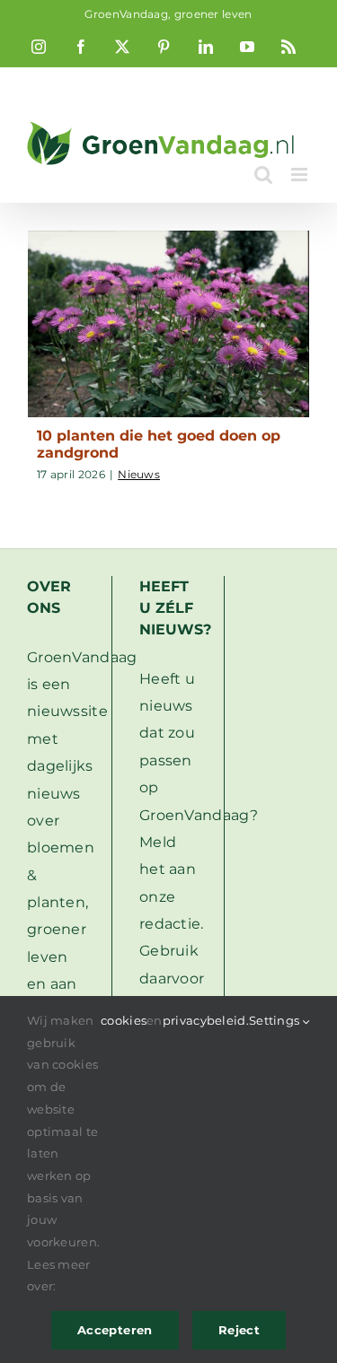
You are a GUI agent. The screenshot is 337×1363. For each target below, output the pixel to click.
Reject (239, 1330)
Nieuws (139, 474)
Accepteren (115, 1330)
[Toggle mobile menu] (300, 174)
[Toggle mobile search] (263, 174)
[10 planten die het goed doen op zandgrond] (168, 324)
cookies (123, 1020)
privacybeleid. (206, 1020)
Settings (276, 1020)
